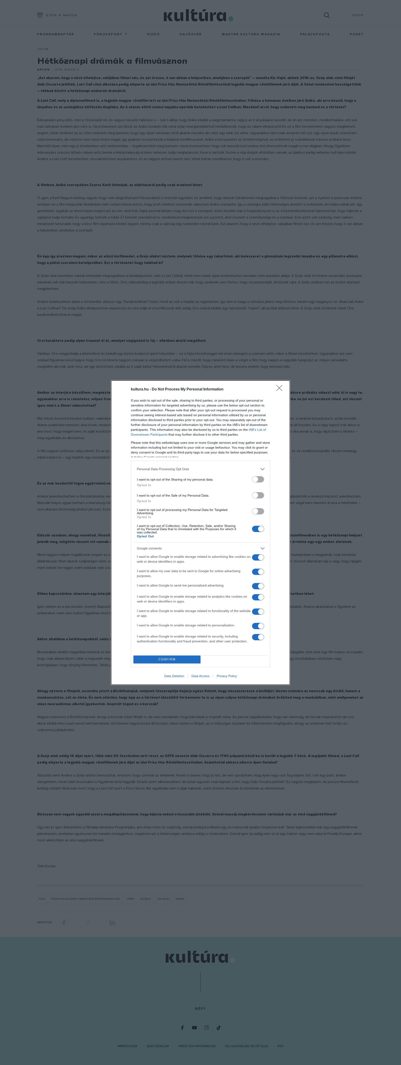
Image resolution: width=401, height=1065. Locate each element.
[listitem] (200, 469)
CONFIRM (167, 659)
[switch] (258, 479)
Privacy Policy (227, 676)
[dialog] (200, 532)
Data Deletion (174, 676)
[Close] (280, 389)
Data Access (200, 676)
